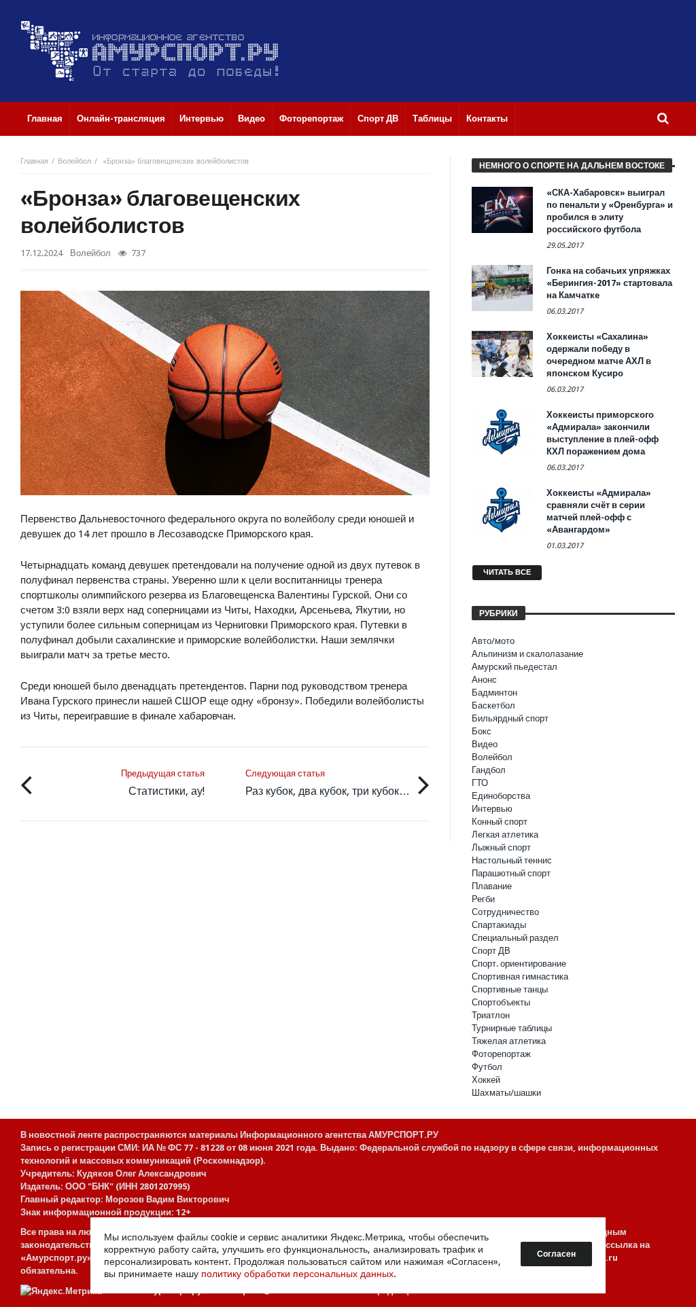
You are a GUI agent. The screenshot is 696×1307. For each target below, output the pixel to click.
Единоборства (501, 796)
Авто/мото (493, 641)
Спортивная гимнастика (520, 976)
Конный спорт (499, 822)
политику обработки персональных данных (297, 1273)
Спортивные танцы (510, 989)
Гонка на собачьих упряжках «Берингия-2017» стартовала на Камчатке (609, 283)
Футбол (487, 1067)
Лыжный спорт (501, 847)
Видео (485, 744)
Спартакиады (499, 925)
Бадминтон (494, 692)
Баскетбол (493, 705)
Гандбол (489, 770)
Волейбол (74, 161)
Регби (483, 899)
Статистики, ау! (163, 783)
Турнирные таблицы (512, 1028)
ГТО (480, 783)
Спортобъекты (501, 1002)
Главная (34, 161)
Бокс (481, 731)
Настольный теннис (512, 860)
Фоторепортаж (501, 1054)
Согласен (556, 1254)
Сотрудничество (505, 912)
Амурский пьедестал (514, 667)
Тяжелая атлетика (509, 1041)
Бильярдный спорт (510, 718)
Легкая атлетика (505, 834)
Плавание (492, 886)
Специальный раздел (515, 938)
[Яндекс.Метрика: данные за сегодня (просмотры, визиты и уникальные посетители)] (61, 1291)
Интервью (492, 809)
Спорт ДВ (491, 951)
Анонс (484, 680)
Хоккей (486, 1080)
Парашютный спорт (511, 873)
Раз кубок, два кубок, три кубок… (327, 783)
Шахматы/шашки (506, 1093)
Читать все (507, 572)
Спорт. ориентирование (519, 964)
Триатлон (491, 1015)
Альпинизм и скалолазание (527, 654)
